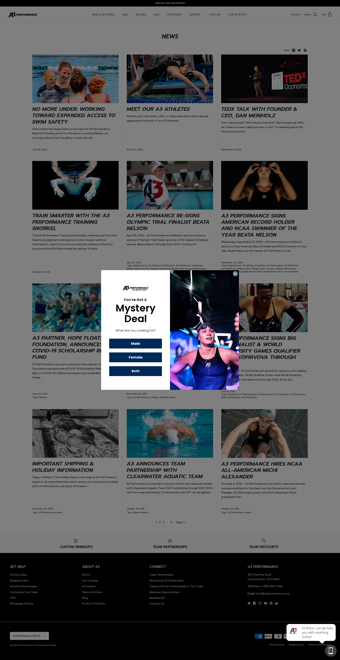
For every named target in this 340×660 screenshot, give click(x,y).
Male (135, 343)
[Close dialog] (235, 274)
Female (136, 357)
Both (136, 371)
